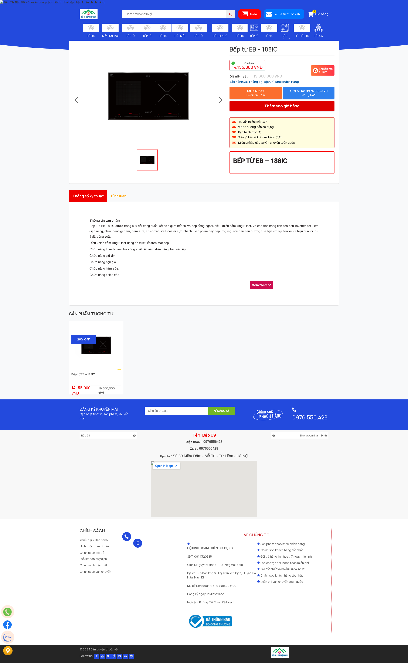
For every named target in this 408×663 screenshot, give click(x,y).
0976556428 (212, 441)
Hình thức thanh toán (94, 546)
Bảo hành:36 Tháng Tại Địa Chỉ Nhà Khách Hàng (264, 82)
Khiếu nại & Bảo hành (94, 540)
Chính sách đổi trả (92, 553)
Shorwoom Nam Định (313, 435)
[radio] (247, 65)
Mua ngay (255, 93)
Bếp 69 (85, 435)
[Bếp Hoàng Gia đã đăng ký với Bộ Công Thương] (280, 652)
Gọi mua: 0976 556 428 (309, 93)
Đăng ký (223, 410)
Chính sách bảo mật (93, 565)
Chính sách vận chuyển (95, 572)
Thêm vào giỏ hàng (281, 105)
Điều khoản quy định (93, 559)
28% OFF (83, 339)
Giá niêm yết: (239, 76)
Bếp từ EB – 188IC (83, 374)
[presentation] (76, 100)
